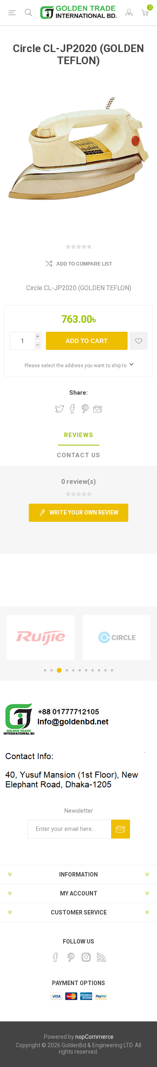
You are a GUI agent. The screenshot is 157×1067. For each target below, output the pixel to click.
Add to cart (86, 340)
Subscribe (120, 829)
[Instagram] (86, 957)
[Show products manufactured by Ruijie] (40, 637)
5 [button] (73, 670)
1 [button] (45, 670)
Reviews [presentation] (78, 435)
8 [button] (92, 670)
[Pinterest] (70, 957)
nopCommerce (94, 1037)
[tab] (78, 435)
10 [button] (105, 670)
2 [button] (51, 670)
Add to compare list (84, 264)
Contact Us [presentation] (78, 455)
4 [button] (67, 670)
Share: (78, 392)
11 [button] (112, 670)
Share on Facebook (72, 408)
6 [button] (79, 670)
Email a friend (97, 408)
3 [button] (59, 670)
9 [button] (99, 670)
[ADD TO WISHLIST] (139, 341)
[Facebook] (55, 957)
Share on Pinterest (85, 408)
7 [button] (86, 670)
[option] (40, 637)
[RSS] (101, 957)
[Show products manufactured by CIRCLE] (116, 637)
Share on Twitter (59, 408)
